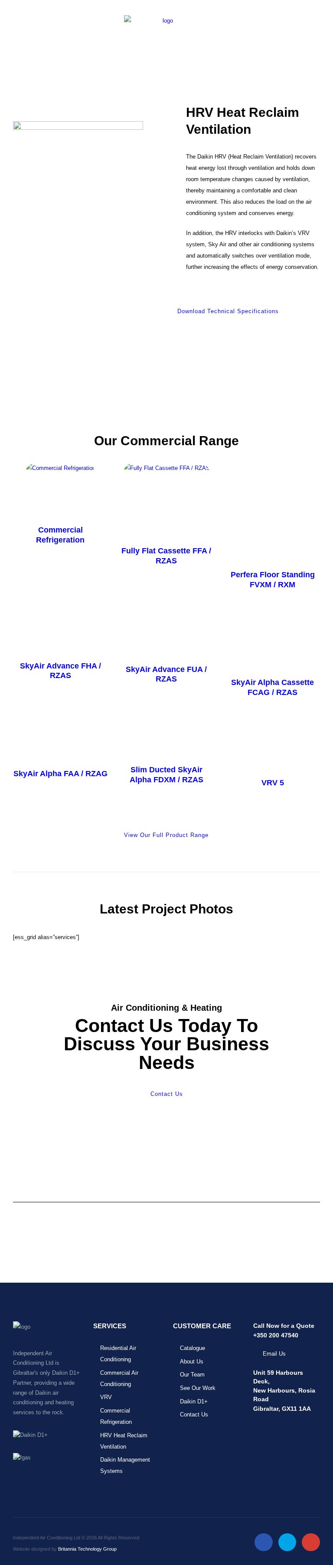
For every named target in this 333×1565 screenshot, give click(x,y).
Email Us (274, 1353)
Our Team (192, 1374)
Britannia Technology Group (87, 1549)
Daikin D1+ (194, 1401)
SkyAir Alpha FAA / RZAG (60, 773)
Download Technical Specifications (228, 311)
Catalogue (192, 1348)
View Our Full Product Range (166, 835)
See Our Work (197, 1388)
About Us (191, 1361)
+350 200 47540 (275, 1335)
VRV (106, 1397)
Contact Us (166, 1094)
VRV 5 (272, 782)
